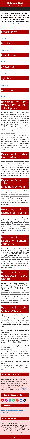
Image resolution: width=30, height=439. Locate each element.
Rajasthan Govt (15, 2)
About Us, (4, 410)
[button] (28, 9)
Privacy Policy (19, 410)
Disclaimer (11, 410)
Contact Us (4, 412)
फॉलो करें (24, 389)
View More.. (4, 38)
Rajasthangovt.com (18, 23)
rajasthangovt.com (20, 230)
